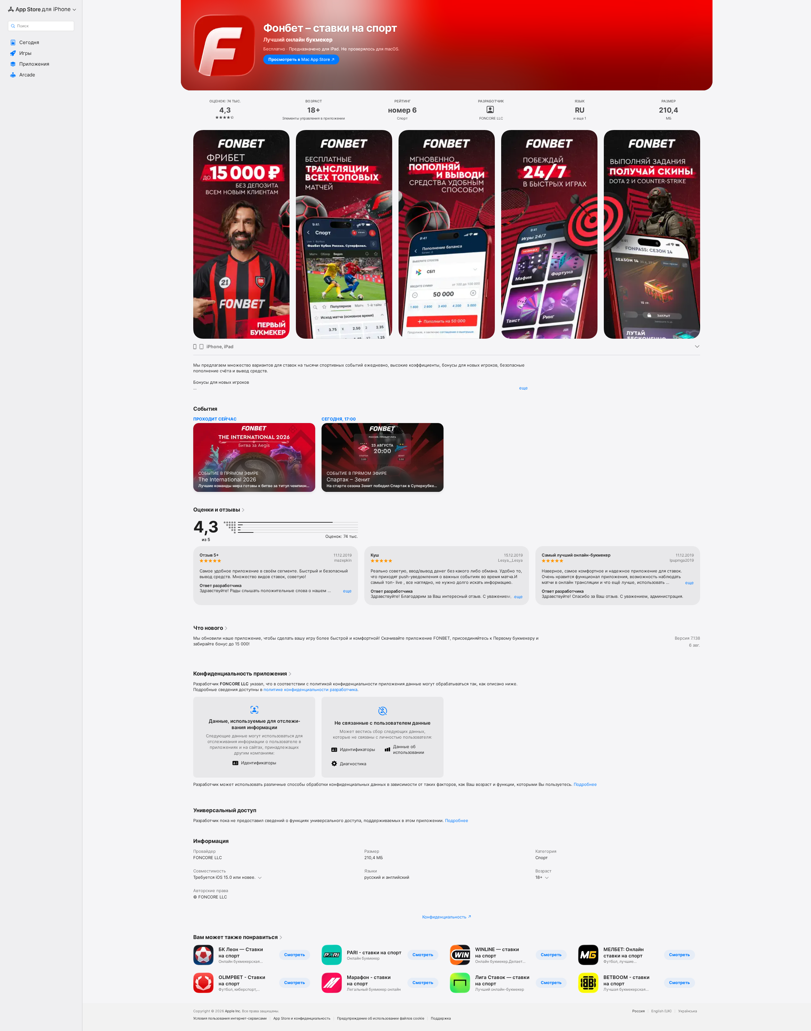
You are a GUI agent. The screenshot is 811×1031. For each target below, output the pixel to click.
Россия (638, 1011)
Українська (687, 1011)
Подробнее (585, 784)
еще (523, 387)
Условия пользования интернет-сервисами (230, 1018)
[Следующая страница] (706, 234)
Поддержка (441, 1018)
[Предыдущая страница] (186, 234)
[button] (41, 42)
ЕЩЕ (347, 590)
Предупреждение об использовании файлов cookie (380, 1018)
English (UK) (661, 1011)
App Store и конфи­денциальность (301, 1018)
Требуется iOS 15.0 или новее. (224, 877)
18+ (539, 877)
